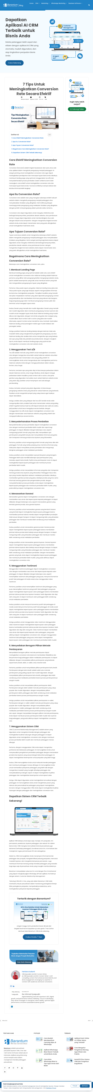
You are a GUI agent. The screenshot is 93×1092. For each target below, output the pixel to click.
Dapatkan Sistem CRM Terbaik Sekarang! (27, 153)
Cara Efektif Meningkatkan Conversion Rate (27, 138)
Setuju (85, 1086)
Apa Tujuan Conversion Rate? (23, 145)
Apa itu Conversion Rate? (22, 142)
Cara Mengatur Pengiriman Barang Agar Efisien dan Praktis (81, 1051)
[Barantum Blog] (13, 5)
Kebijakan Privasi (51, 1088)
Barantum (7, 1048)
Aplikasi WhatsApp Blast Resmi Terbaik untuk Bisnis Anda (51, 1052)
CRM (46, 99)
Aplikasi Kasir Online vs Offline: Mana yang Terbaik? (81, 1040)
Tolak (75, 1086)
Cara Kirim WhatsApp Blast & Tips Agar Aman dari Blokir (51, 1062)
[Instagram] (11, 986)
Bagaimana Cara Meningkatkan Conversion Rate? (31, 149)
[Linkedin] (13, 986)
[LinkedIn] (12, 1006)
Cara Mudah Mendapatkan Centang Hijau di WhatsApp (50, 1041)
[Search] (89, 5)
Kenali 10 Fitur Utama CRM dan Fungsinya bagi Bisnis (81, 1061)
